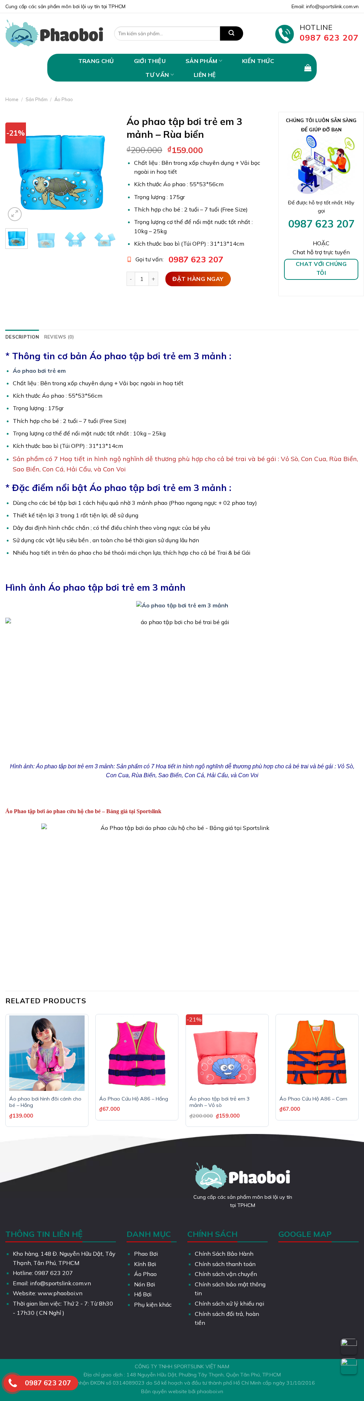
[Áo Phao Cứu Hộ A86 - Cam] (317, 1053)
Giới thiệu (150, 60)
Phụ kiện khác (153, 1304)
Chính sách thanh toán (225, 1263)
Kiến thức (258, 60)
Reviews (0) (59, 337)
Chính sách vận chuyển (226, 1273)
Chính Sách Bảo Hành (224, 1253)
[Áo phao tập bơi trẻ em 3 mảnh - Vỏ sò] (227, 1053)
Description (22, 337)
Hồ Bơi (142, 1294)
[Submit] (231, 33)
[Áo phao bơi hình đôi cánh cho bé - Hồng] (47, 1053)
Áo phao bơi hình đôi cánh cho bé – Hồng (45, 1102)
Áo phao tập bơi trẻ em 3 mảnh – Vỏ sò (219, 1102)
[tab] (22, 337)
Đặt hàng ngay (197, 278)
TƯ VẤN (157, 74)
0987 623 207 (195, 259)
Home (11, 99)
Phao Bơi (146, 1253)
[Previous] (16, 167)
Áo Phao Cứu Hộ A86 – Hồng (133, 1099)
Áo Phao (63, 99)
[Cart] (307, 67)
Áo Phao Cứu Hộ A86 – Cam (313, 1099)
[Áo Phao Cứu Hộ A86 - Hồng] (137, 1053)
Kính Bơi (145, 1263)
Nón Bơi (144, 1284)
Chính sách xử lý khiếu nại (229, 1303)
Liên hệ (205, 74)
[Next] (104, 167)
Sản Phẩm (202, 60)
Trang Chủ (96, 60)
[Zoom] (15, 214)
